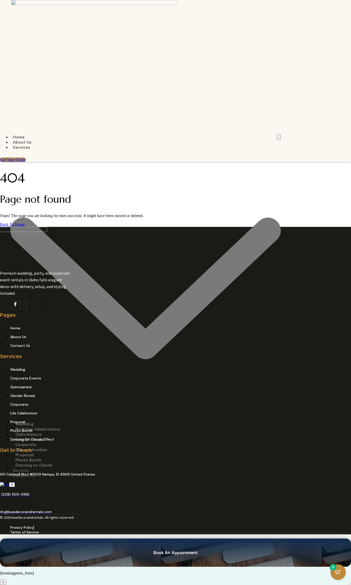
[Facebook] (15, 305)
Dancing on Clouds (34, 465)
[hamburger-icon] (279, 137)
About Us (22, 142)
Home (19, 137)
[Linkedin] (35, 305)
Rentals (21, 470)
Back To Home (12, 224)
